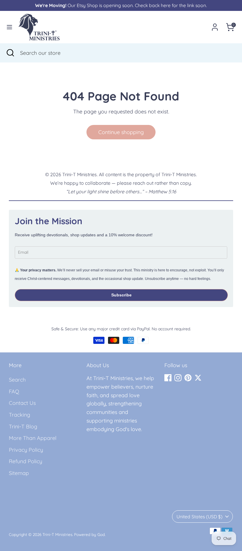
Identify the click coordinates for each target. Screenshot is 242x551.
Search (17, 379)
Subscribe (121, 295)
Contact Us (22, 403)
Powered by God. (89, 534)
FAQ (14, 391)
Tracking (19, 414)
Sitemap (19, 473)
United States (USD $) (199, 516)
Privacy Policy (26, 449)
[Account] (215, 25)
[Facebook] (167, 377)
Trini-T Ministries (57, 534)
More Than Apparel (32, 438)
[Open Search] (10, 53)
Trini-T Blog (23, 426)
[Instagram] (178, 377)
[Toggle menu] (9, 27)
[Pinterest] (188, 377)
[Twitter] (198, 377)
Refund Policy (25, 461)
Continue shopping (121, 132)
